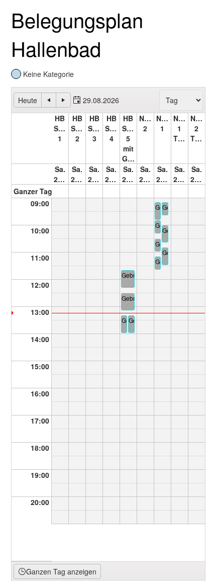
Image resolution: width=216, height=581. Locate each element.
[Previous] (48, 100)
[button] (96, 100)
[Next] (63, 100)
